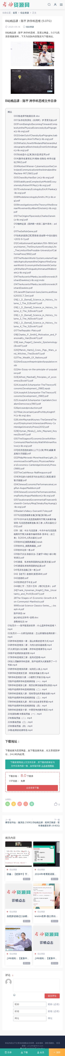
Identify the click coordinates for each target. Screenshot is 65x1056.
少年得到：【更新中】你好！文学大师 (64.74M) (46, 958)
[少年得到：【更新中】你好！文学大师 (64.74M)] (46, 938)
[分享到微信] (7, 804)
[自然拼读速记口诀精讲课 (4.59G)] (18, 896)
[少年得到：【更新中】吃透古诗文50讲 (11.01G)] (18, 938)
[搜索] (49, 4)
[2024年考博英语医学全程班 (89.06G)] (46, 854)
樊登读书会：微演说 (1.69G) (18, 823)
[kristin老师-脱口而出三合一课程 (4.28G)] (46, 896)
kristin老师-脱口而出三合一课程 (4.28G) (46, 916)
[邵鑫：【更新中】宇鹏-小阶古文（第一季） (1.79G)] (18, 854)
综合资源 (30, 27)
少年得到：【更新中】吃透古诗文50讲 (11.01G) (18, 958)
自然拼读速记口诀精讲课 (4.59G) (18, 916)
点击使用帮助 (47, 766)
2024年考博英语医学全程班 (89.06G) (46, 874)
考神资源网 (15, 4)
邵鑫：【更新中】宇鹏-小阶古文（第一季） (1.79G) (17, 874)
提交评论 (52, 996)
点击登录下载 (32, 788)
